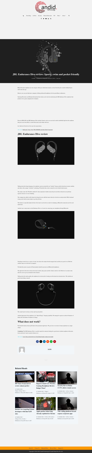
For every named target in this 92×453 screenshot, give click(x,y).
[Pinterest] (54, 341)
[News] (51, 19)
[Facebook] (41, 19)
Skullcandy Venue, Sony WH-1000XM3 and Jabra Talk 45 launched (38, 129)
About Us (31, 448)
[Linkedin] (48, 19)
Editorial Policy (44, 448)
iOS (49, 416)
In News (34, 15)
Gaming (20, 390)
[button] (55, 15)
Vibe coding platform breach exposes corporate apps (67, 412)
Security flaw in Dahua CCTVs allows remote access (67, 386)
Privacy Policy (53, 448)
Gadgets (16, 390)
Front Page (28, 15)
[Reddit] (47, 341)
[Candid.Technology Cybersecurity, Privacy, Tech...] (46, 7)
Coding (16, 418)
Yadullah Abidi (19, 389)
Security (40, 15)
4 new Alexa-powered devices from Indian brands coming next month (38, 336)
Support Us (60, 448)
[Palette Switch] (23, 15)
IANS (34, 78)
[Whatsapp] (51, 341)
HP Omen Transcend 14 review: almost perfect (23, 384)
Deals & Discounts (48, 15)
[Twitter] (43, 19)
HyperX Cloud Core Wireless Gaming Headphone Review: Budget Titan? (45, 385)
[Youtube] (46, 19)
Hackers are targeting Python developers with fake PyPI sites (24, 411)
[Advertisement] (46, 29)
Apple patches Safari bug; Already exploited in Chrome (45, 412)
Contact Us (37, 448)
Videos (23, 390)
